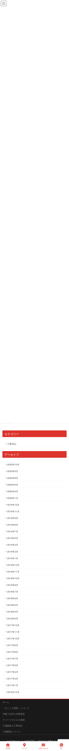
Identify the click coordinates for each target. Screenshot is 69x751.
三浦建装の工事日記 (12, 725)
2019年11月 (13, 511)
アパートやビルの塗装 (13, 719)
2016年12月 (13, 692)
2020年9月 (12, 471)
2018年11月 (13, 571)
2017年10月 (13, 638)
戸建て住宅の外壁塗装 (13, 713)
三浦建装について (11, 731)
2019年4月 (12, 544)
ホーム (5, 702)
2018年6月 (12, 598)
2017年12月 (13, 625)
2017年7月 (12, 658)
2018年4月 (12, 605)
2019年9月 (12, 518)
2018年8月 (12, 584)
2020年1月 (12, 498)
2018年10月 (13, 578)
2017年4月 (12, 671)
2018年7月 (12, 591)
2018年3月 (12, 611)
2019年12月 (13, 504)
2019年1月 (12, 558)
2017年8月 (12, 651)
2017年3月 (12, 678)
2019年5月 (12, 538)
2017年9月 (12, 645)
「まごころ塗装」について (15, 708)
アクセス (24, 748)
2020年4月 (12, 491)
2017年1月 (12, 685)
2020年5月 (12, 484)
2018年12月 (13, 564)
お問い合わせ (43, 748)
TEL (61, 748)
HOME (7, 748)
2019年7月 (12, 531)
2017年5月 (12, 665)
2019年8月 (12, 524)
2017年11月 (13, 631)
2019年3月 (12, 551)
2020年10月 (13, 464)
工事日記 (11, 443)
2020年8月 (12, 478)
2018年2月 (12, 618)
